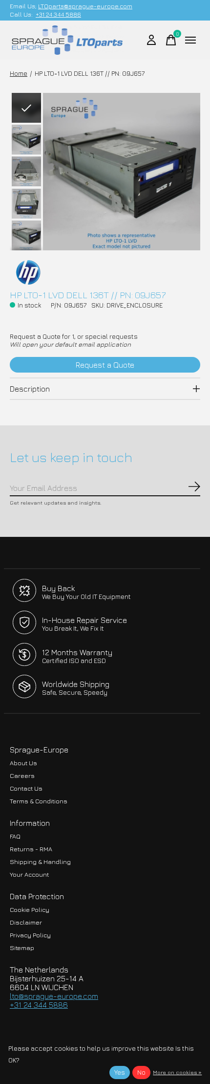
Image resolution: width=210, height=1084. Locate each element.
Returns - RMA (31, 849)
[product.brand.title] (105, 272)
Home (18, 73)
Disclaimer (26, 922)
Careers (22, 775)
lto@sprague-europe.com (54, 996)
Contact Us (26, 788)
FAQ (15, 836)
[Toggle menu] (190, 40)
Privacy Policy (30, 935)
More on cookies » (177, 1072)
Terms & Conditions (38, 801)
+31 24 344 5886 (58, 14)
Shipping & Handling (40, 861)
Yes (119, 1072)
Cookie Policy (29, 909)
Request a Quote (105, 364)
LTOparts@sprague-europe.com (85, 6)
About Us (23, 763)
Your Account (29, 874)
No (141, 1072)
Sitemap (22, 947)
